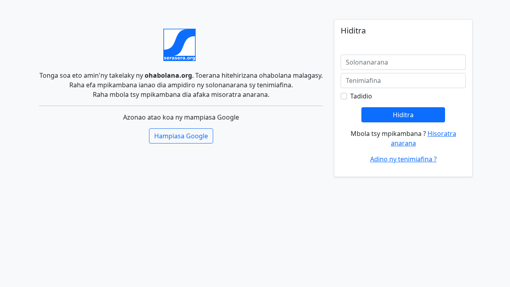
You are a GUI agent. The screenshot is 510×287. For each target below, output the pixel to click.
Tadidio (361, 96)
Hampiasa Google (181, 136)
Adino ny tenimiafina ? (403, 159)
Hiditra (403, 114)
